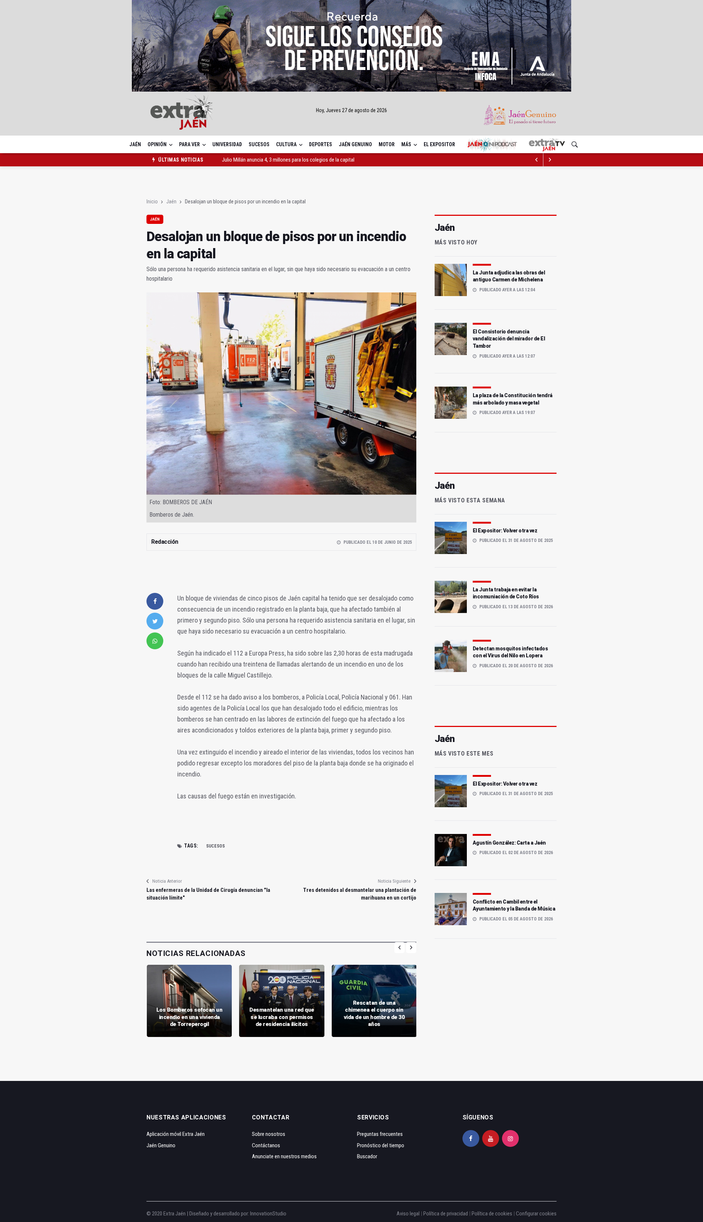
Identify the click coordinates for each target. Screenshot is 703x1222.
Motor (387, 144)
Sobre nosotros (268, 1134)
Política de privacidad (445, 1213)
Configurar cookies (536, 1213)
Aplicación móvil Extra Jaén (175, 1134)
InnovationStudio (268, 1213)
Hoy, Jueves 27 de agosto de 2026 (351, 110)
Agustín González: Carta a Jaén (509, 843)
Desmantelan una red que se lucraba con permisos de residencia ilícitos (281, 1017)
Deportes (320, 144)
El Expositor (439, 144)
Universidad (227, 144)
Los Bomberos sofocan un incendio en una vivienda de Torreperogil (189, 1017)
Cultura (286, 144)
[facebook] (154, 601)
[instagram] (510, 1138)
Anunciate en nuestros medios (284, 1156)
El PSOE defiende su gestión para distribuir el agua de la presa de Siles (295, 159)
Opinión (157, 144)
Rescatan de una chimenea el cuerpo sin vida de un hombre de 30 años (374, 1014)
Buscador (367, 1156)
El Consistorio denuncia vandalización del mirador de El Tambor (509, 339)
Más (406, 144)
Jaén (135, 144)
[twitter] (154, 621)
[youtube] (490, 1138)
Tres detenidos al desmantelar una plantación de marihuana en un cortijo (359, 894)
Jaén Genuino (355, 144)
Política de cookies (492, 1213)
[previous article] (550, 159)
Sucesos (259, 144)
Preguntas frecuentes (380, 1134)
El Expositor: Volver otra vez (505, 531)
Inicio (152, 201)
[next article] (536, 159)
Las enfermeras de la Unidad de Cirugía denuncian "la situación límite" (208, 894)
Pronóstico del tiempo (380, 1145)
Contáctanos (266, 1145)
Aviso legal (408, 1213)
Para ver (189, 144)
